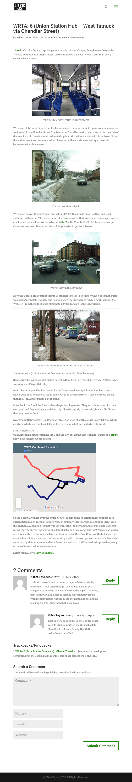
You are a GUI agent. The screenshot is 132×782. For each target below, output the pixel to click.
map (113, 434)
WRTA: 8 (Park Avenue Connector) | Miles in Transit (44, 651)
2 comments (77, 37)
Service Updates (45, 552)
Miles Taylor (24, 37)
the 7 (64, 222)
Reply (110, 580)
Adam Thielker (40, 576)
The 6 (16, 50)
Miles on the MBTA (58, 37)
